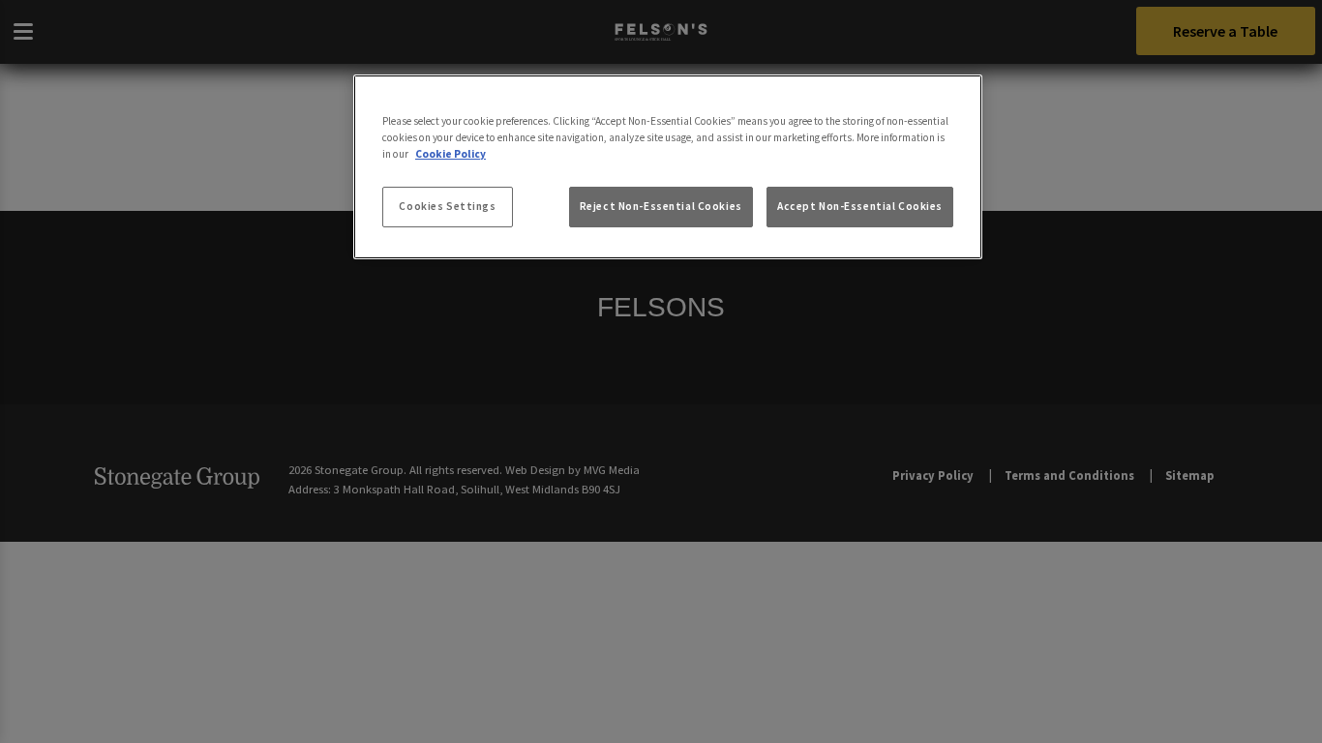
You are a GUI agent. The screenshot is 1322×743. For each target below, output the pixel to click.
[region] (667, 167)
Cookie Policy (450, 154)
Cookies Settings (447, 206)
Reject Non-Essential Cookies (661, 206)
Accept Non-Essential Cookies (860, 206)
